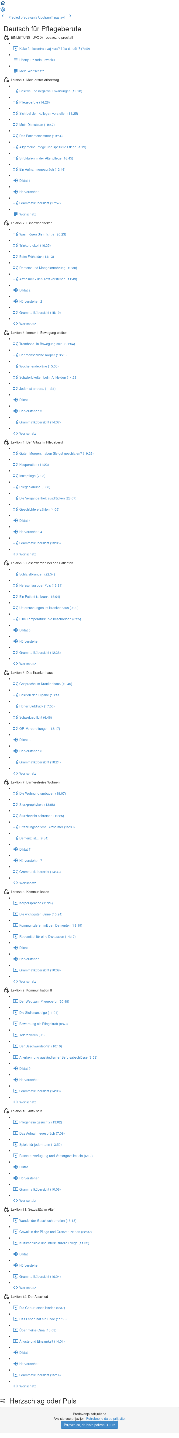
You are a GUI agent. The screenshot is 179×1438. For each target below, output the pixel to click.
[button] (3, 4)
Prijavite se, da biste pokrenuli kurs (89, 1424)
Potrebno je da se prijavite (105, 1418)
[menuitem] (3, 10)
